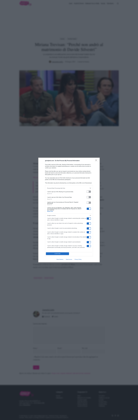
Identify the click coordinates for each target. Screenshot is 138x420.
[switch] (89, 192)
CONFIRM (57, 253)
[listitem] (69, 188)
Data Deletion (60, 259)
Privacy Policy (78, 259)
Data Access (69, 259)
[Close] (96, 160)
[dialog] (69, 210)
